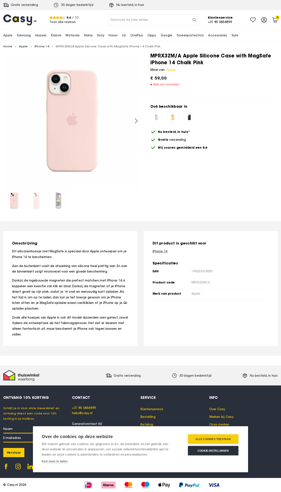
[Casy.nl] (19, 19)
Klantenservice (151, 409)
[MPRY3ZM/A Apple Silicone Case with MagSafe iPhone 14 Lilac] (156, 117)
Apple (23, 46)
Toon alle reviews (62, 22)
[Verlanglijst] (253, 20)
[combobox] (153, 19)
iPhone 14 (41, 46)
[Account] (264, 20)
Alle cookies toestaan (213, 439)
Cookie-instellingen (213, 450)
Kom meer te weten (55, 461)
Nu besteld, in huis (130, 5)
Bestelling (147, 417)
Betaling (146, 424)
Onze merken (219, 424)
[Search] (194, 19)
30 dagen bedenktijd (77, 5)
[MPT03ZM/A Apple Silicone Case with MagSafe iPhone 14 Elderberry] (189, 117)
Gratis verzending (24, 5)
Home (7, 46)
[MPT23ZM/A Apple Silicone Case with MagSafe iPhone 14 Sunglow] (173, 117)
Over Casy (217, 409)
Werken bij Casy (221, 417)
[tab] (106, 397)
